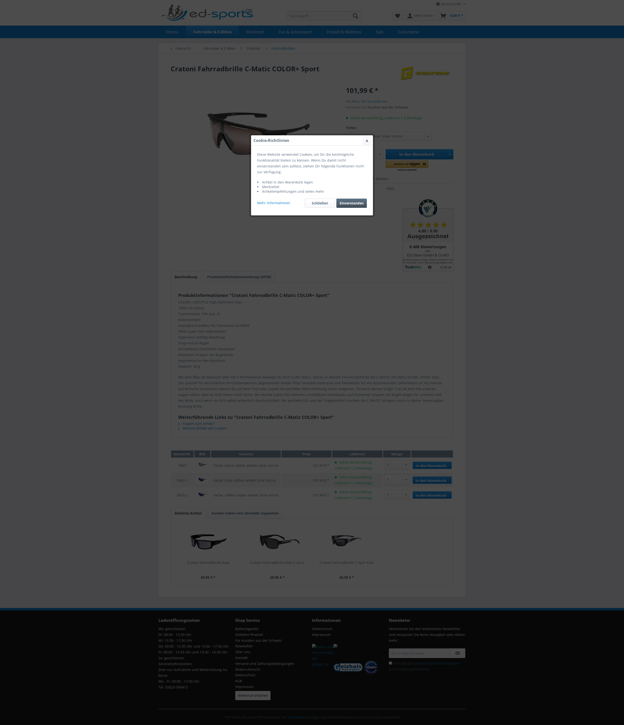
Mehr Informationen (273, 203)
